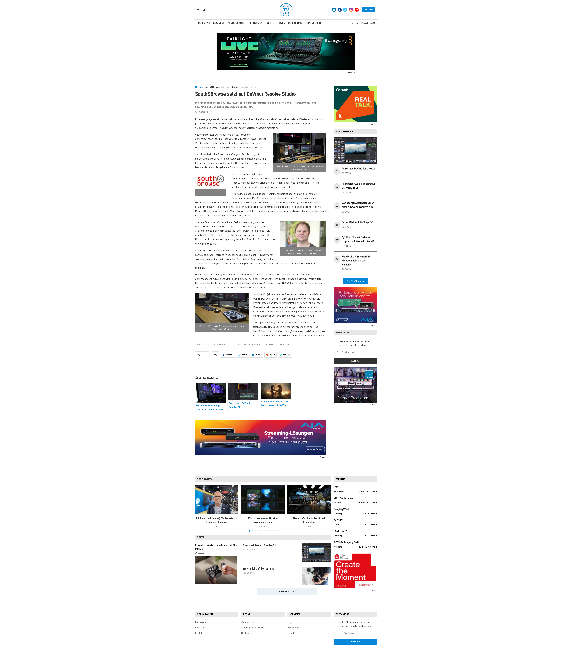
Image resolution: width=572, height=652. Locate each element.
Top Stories (204, 479)
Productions (235, 23)
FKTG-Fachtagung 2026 (346, 542)
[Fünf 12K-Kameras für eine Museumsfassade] (263, 499)
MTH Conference (343, 498)
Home (198, 86)
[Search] (203, 10)
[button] (199, 508)
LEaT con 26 (340, 531)
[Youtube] (357, 10)
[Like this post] (216, 355)
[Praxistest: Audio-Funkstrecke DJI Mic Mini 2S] (216, 570)
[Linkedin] (334, 10)
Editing (270, 344)
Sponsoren (314, 23)
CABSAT (338, 520)
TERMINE (340, 479)
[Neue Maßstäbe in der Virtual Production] (309, 499)
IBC (336, 487)
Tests (281, 23)
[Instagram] (351, 10)
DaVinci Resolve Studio (248, 344)
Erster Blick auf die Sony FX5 (357, 222)
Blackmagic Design (219, 344)
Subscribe (368, 9)
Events (270, 23)
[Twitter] (345, 10)
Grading (284, 344)
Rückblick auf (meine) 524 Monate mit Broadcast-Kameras (356, 260)
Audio (200, 344)
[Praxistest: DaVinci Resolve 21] (316, 552)
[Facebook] (340, 10)
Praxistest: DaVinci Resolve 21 (358, 168)
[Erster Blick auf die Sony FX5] (316, 576)
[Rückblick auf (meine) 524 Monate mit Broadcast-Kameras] (216, 499)
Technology (255, 23)
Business (218, 23)
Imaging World (342, 509)
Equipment (203, 23)
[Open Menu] (198, 9)
